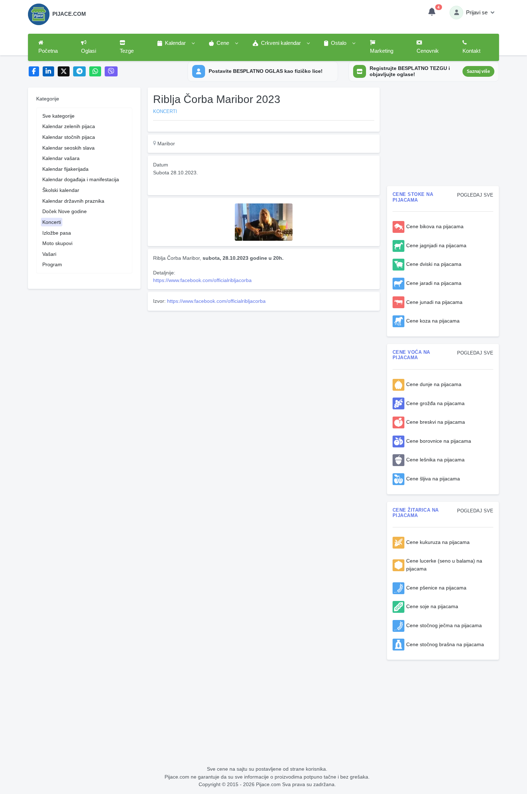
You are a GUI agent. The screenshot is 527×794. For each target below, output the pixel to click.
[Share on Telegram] (79, 71)
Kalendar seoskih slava (68, 148)
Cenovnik (428, 51)
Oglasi (88, 51)
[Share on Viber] (111, 71)
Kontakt (471, 51)
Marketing (381, 51)
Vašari (49, 254)
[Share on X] (64, 71)
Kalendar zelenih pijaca (68, 126)
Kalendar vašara (61, 158)
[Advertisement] (264, 364)
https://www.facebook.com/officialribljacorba (202, 280)
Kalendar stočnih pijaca (68, 137)
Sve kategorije (58, 116)
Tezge (127, 51)
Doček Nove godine (64, 211)
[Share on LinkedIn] (48, 71)
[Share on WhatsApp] (95, 71)
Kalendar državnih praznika (73, 201)
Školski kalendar (60, 190)
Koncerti (51, 222)
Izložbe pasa (56, 233)
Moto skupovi (57, 243)
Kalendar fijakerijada (65, 169)
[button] (175, 43)
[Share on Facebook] (34, 71)
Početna (48, 51)
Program (52, 264)
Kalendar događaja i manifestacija (80, 179)
